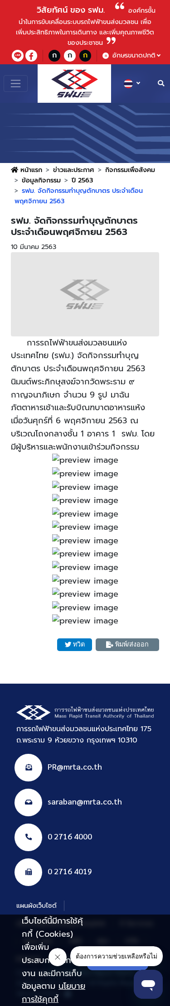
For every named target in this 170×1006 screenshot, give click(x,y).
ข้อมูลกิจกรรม (41, 180)
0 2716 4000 (70, 836)
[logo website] (74, 83)
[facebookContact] (31, 56)
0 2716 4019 (70, 871)
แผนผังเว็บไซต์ (36, 905)
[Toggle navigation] (16, 83)
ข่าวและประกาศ (73, 170)
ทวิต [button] (79, 644)
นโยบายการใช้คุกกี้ (53, 993)
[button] (85, 294)
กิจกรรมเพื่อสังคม (130, 170)
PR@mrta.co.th (75, 766)
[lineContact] (18, 56)
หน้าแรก (30, 170)
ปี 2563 (82, 180)
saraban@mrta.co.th (85, 801)
